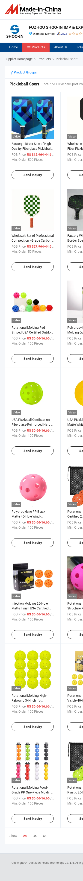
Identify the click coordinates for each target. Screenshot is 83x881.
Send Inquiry (33, 175)
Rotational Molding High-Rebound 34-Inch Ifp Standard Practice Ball (29, 700)
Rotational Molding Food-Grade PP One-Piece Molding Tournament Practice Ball (32, 792)
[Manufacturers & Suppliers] (34, 9)
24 (25, 836)
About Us (60, 47)
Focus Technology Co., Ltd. (58, 862)
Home (13, 47)
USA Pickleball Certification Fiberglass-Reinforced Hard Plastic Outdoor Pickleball (31, 424)
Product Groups (25, 72)
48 (45, 836)
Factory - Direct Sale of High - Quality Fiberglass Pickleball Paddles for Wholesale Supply (32, 148)
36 (35, 836)
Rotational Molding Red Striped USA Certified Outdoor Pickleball (33, 332)
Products (38, 47)
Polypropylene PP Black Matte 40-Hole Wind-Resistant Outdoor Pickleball (32, 516)
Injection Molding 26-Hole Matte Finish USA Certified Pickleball (30, 608)
